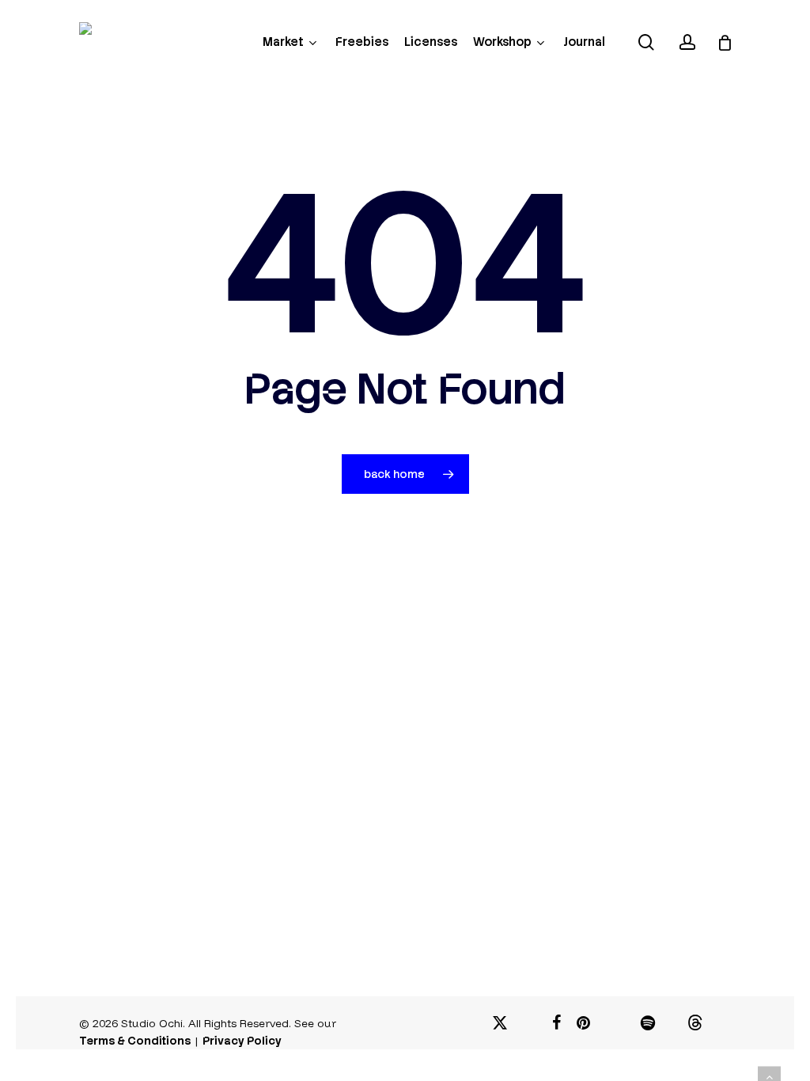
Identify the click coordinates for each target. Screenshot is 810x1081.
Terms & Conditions (135, 1041)
